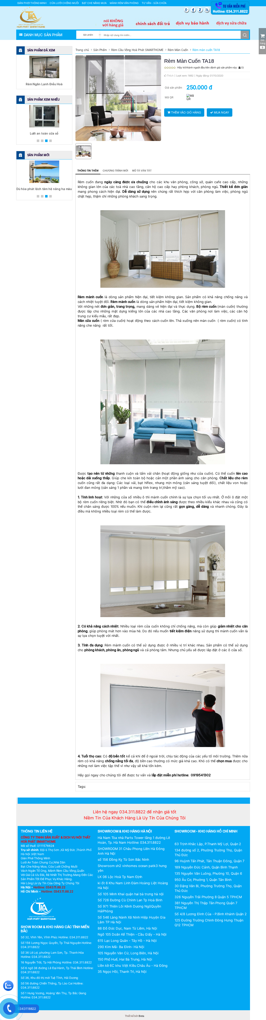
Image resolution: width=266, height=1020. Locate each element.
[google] (186, 10)
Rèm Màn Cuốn (178, 50)
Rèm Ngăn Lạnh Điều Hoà (44, 84)
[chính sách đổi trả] (153, 23)
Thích (170, 75)
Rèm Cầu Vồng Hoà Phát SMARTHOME (137, 50)
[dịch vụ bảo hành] (192, 23)
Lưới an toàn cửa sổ (44, 133)
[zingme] (200, 10)
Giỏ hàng (262, 44)
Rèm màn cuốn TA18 (206, 50)
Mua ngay (221, 112)
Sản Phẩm (100, 50)
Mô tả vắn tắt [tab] (141, 170)
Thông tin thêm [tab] (88, 170)
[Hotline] (230, 14)
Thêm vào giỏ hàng (185, 112)
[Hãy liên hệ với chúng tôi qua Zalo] (8, 985)
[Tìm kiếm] (244, 35)
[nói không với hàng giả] (113, 23)
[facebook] (193, 10)
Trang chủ (82, 50)
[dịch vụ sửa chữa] (232, 23)
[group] (118, 98)
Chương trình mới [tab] (115, 170)
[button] (38, 141)
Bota (141, 1016)
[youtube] (207, 10)
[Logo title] (30, 17)
